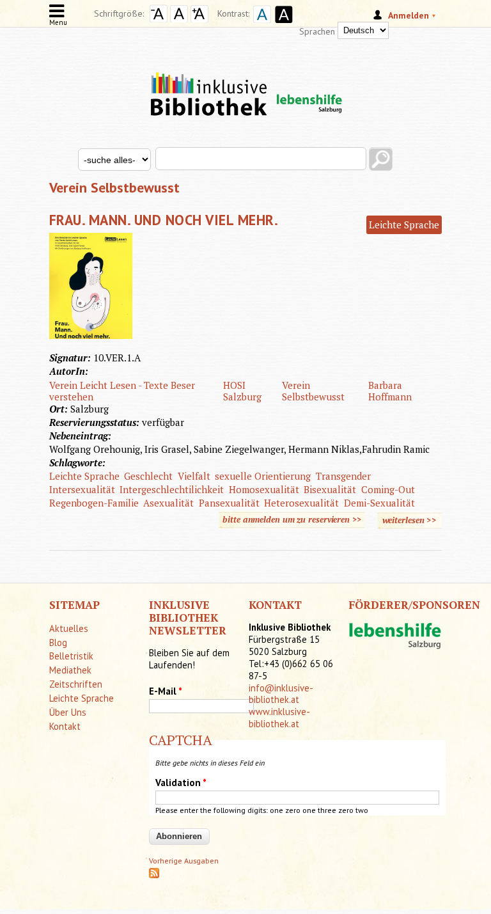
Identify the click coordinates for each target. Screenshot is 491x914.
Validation (181, 782)
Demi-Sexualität (379, 502)
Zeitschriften (75, 684)
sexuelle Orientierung (263, 475)
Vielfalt (194, 475)
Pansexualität (229, 502)
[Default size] (179, 19)
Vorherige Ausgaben (184, 860)
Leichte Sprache (404, 224)
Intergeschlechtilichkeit (172, 489)
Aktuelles (68, 628)
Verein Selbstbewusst (313, 391)
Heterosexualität (301, 502)
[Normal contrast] (260, 24)
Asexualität (168, 502)
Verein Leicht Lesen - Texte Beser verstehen (122, 391)
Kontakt (65, 726)
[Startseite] (245, 83)
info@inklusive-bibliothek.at (281, 694)
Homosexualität (264, 489)
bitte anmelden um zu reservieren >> (291, 519)
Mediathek (70, 670)
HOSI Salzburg (242, 391)
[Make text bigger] (199, 19)
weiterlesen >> (412, 521)
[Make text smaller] (159, 19)
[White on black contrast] (282, 24)
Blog (58, 642)
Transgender (343, 475)
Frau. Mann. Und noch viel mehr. (164, 219)
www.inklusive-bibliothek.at (279, 717)
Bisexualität (330, 489)
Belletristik (71, 656)
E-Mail (165, 691)
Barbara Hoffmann (390, 391)
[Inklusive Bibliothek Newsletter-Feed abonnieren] (154, 875)
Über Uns (67, 712)
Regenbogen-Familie (94, 502)
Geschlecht (148, 475)
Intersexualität (82, 489)
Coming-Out (388, 489)
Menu (58, 22)
